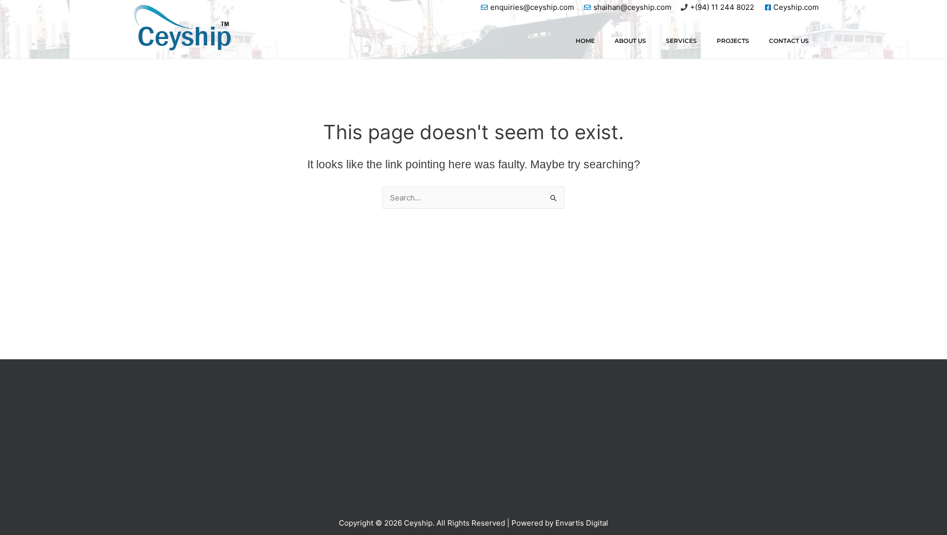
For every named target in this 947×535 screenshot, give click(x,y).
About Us (630, 40)
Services (681, 40)
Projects (733, 40)
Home (585, 40)
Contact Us (789, 40)
